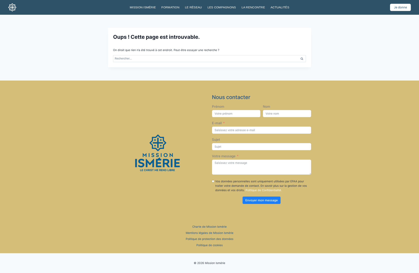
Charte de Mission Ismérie (209, 226)
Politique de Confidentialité (263, 190)
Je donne (400, 7)
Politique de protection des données (209, 239)
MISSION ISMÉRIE (143, 7)
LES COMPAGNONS (222, 7)
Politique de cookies (209, 245)
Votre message (224, 156)
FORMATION (170, 7)
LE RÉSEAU (193, 7)
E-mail (217, 123)
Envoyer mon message (261, 200)
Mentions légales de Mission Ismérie (209, 233)
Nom (266, 107)
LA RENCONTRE (253, 7)
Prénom (218, 107)
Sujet (216, 140)
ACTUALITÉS (280, 7)
